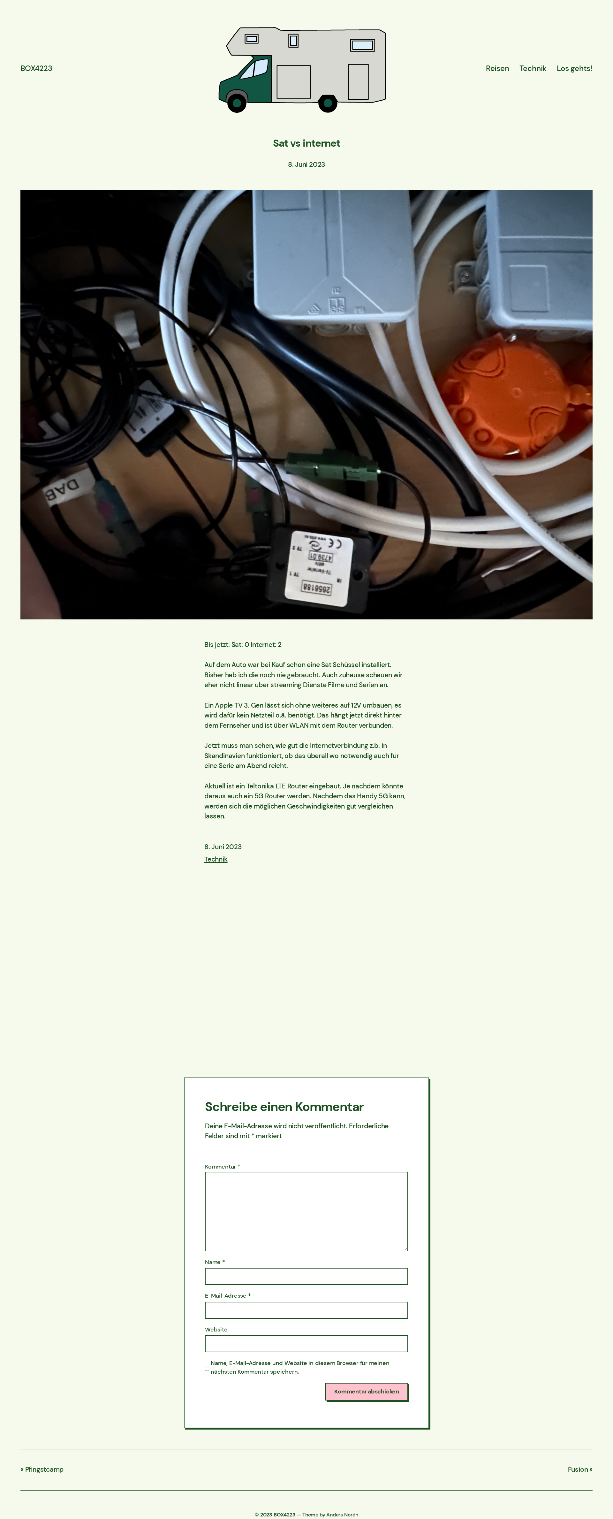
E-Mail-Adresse (228, 1296)
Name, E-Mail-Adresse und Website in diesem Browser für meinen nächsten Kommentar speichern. (300, 1367)
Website (216, 1329)
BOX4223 (36, 68)
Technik (216, 859)
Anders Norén (342, 1514)
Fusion (578, 1469)
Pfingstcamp (44, 1469)
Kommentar (222, 1166)
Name (215, 1262)
